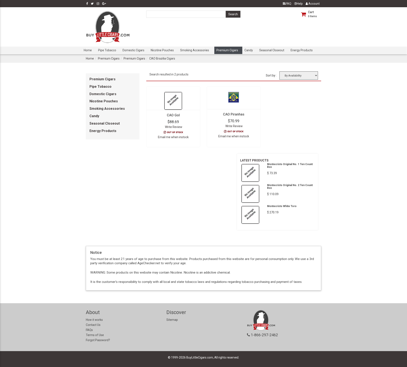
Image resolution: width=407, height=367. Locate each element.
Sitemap (172, 319)
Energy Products (302, 50)
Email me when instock (173, 137)
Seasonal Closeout (271, 50)
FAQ (288, 3)
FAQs (89, 330)
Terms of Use (95, 335)
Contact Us (93, 325)
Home (88, 50)
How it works (94, 319)
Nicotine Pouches (162, 50)
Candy (248, 50)
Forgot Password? (98, 340)
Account (314, 3)
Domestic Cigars (133, 50)
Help (300, 3)
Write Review (173, 127)
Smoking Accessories (194, 50)
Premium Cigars (227, 50)
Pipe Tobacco (107, 50)
